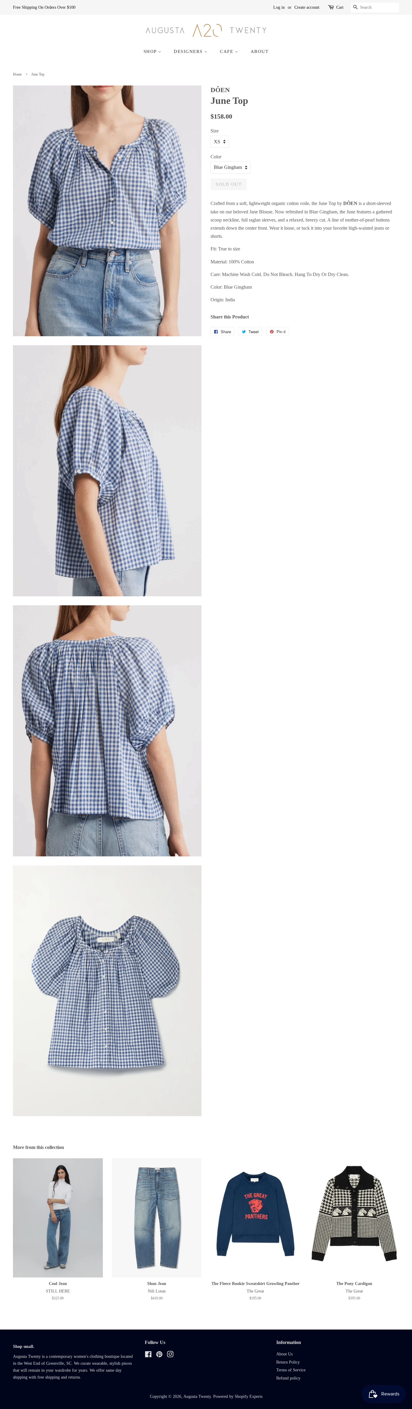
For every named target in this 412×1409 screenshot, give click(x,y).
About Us (284, 1354)
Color (216, 156)
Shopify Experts (248, 1396)
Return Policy (288, 1362)
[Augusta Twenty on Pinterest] (159, 1355)
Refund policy (288, 1378)
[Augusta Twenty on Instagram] (170, 1355)
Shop (151, 51)
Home (17, 74)
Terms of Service (291, 1370)
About (260, 51)
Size (215, 130)
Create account (306, 7)
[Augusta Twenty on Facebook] (148, 1355)
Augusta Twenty (197, 1396)
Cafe (227, 51)
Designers (189, 51)
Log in (279, 7)
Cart (340, 7)
